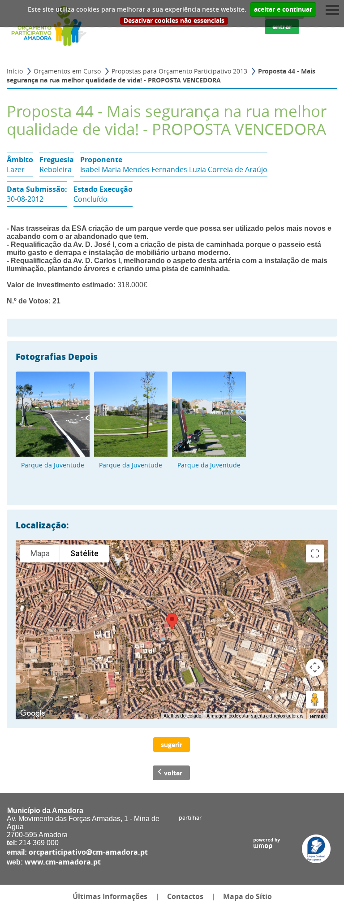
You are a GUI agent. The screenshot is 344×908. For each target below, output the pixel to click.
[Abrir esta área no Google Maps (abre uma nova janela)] (32, 713)
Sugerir (171, 744)
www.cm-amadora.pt (63, 862)
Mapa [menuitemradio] (40, 553)
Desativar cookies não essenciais (174, 21)
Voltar (173, 773)
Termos (317, 716)
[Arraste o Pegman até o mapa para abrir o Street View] (315, 700)
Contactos (185, 896)
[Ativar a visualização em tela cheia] (315, 553)
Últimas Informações (110, 896)
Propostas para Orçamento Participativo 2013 (179, 71)
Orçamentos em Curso (67, 71)
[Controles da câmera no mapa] (315, 667)
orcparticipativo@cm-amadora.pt (88, 852)
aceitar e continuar (283, 9)
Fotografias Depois (57, 356)
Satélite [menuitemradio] (84, 553)
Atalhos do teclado (182, 715)
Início (15, 71)
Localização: (42, 525)
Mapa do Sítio (247, 896)
